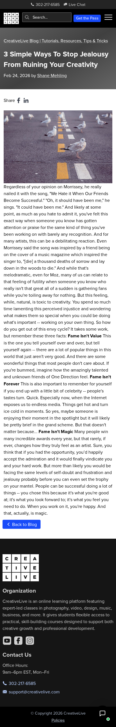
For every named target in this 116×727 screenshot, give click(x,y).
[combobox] (47, 17)
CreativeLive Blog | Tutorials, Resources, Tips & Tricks (56, 41)
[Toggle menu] (108, 17)
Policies (58, 720)
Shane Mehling (52, 75)
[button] (102, 713)
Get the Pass (87, 18)
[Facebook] (18, 640)
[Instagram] (29, 640)
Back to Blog (24, 524)
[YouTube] (7, 640)
